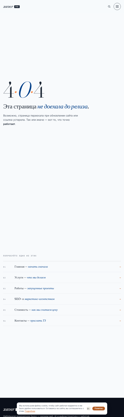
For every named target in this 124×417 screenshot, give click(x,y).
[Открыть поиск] (109, 6)
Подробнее (30, 411)
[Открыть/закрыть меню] (117, 6)
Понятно (99, 408)
